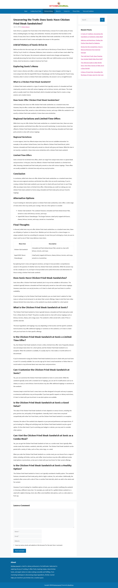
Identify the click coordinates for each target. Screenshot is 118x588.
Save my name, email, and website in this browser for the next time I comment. (39, 545)
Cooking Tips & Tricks (36, 11)
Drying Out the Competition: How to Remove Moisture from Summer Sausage (92, 49)
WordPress (70, 585)
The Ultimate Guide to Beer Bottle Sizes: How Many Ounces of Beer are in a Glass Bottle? (92, 65)
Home (25, 11)
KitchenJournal (15, 566)
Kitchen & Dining (48, 11)
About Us (58, 11)
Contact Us (67, 11)
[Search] (102, 20)
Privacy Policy (76, 11)
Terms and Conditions (88, 11)
